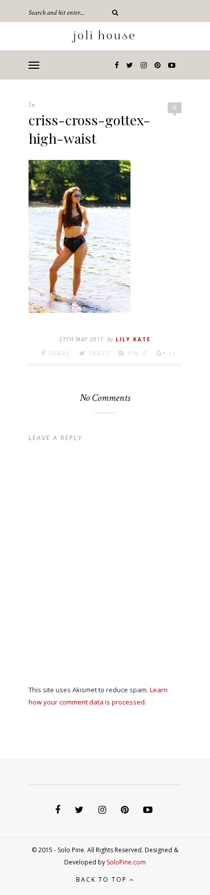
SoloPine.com (126, 862)
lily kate (133, 339)
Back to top (102, 879)
